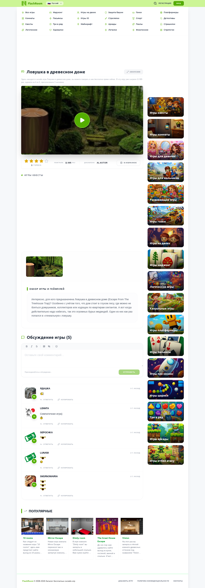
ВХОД (178, 3)
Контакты (178, 581)
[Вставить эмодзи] (56, 346)
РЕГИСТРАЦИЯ (165, 3)
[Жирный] (27, 346)
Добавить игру (125, 581)
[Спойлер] (49, 346)
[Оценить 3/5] (36, 161)
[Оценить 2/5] (31, 161)
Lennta (44, 408)
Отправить (129, 372)
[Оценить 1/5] (26, 161)
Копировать (67, 399)
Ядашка (45, 388)
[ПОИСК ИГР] (155, 3)
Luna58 (44, 452)
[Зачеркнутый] (37, 346)
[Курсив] (32, 346)
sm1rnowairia (49, 476)
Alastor (102, 163)
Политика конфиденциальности (153, 581)
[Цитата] (44, 346)
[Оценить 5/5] (46, 161)
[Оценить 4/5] (41, 161)
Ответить (48, 399)
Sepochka (46, 432)
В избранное (130, 163)
